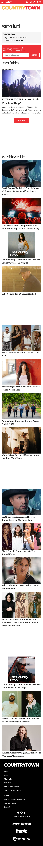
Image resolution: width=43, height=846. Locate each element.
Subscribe (35, 55)
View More (21, 120)
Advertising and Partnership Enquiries (14, 799)
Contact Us (7, 807)
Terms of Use (7, 782)
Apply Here (19, 40)
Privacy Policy (8, 779)
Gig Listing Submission (10, 803)
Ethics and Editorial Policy (11, 786)
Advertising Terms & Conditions (13, 790)
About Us (6, 775)
